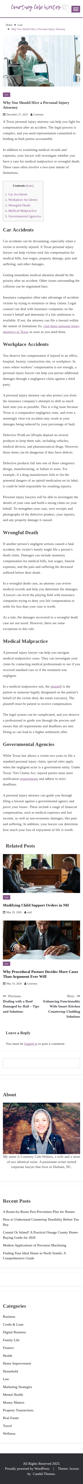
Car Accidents (16, 194)
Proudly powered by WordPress (27, 1469)
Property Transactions (18, 1410)
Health (7, 1356)
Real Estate (11, 1418)
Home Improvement (17, 1363)
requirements (29, 779)
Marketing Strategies (17, 1387)
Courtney (38, 114)
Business (9, 1316)
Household (10, 1371)
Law (6, 94)
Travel (7, 1426)
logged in (30, 1044)
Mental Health (13, 1395)
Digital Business (14, 1332)
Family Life (11, 1340)
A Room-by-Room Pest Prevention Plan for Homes (39, 1212)
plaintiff (56, 686)
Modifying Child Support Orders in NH (36, 905)
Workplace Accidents (21, 200)
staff (29, 912)
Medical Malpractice (21, 211)
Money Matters (13, 1402)
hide (29, 185)
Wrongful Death (17, 205)
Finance (8, 1348)
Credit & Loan (13, 1324)
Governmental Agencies (23, 216)
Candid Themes (44, 1474)
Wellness (9, 1433)
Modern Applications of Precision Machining (34, 1245)
